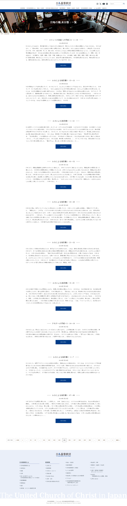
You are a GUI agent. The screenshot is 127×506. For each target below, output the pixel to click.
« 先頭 (17, 440)
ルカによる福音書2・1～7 (63, 357)
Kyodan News (50, 476)
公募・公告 (49, 478)
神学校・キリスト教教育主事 (28, 488)
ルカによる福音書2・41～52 (63, 161)
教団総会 (23, 483)
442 (49, 440)
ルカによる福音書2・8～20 (63, 283)
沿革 (22, 473)
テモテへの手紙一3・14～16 (63, 323)
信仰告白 (23, 468)
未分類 (66, 10)
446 (69, 440)
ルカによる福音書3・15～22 (63, 80)
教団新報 (48, 468)
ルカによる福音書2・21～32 (63, 242)
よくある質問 (69, 470)
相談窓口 (68, 473)
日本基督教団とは (24, 462)
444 (59, 440)
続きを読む (63, 65)
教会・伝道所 (69, 462)
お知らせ (48, 465)
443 (54, 440)
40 (35, 440)
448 (80, 440)
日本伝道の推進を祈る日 (52, 481)
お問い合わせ (94, 478)
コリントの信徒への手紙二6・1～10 (63, 40)
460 (99, 440)
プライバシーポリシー (72, 485)
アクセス (68, 478)
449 (85, 440)
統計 (22, 485)
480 (104, 440)
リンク (93, 467)
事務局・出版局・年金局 (97, 465)
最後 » (118, 440)
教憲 (22, 470)
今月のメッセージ (51, 470)
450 (90, 440)
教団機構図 (23, 480)
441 (44, 440)
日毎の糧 (61, 10)
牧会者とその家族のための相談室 (75, 475)
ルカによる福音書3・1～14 (63, 121)
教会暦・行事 (94, 462)
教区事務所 (69, 465)
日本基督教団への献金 (72, 467)
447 (75, 440)
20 (30, 440)
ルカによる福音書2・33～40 (63, 202)
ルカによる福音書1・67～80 (63, 395)
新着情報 (47, 462)
